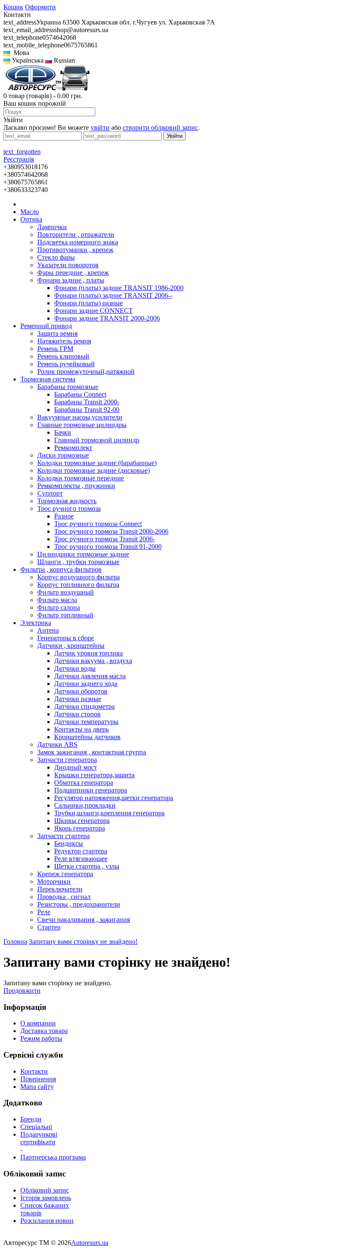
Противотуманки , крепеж (75, 249)
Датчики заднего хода (85, 683)
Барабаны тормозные (67, 386)
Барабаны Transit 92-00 (86, 409)
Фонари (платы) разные (88, 303)
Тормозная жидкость (66, 500)
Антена (48, 630)
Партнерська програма (53, 1157)
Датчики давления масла (90, 676)
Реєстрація (18, 159)
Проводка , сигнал (64, 896)
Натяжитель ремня (64, 341)
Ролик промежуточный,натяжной (86, 371)
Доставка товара (44, 1030)
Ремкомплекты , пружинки (76, 485)
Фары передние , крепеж (73, 272)
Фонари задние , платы (70, 280)
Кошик (13, 7)
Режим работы (41, 1038)
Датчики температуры (86, 721)
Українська (27, 60)
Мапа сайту (37, 1086)
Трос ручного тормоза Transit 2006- (104, 539)
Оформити (40, 7)
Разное (64, 516)
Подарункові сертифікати (38, 1138)
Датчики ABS (57, 744)
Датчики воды (75, 668)
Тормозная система (47, 379)
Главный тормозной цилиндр (96, 440)
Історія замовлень (45, 1197)
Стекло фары (56, 257)
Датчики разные (77, 698)
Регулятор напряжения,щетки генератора (113, 797)
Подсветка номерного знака (77, 242)
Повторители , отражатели (75, 234)
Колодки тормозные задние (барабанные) (97, 462)
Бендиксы (68, 843)
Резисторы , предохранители (78, 904)
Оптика (31, 219)
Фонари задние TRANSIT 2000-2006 (107, 318)
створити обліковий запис (160, 127)
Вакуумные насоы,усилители (79, 417)
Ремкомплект (73, 447)
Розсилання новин (47, 1220)
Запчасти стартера (63, 835)
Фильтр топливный (65, 615)
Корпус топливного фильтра (78, 584)
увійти (100, 127)
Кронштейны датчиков (87, 736)
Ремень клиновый (63, 356)
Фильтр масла (57, 599)
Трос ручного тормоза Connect (98, 523)
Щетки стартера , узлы (86, 866)
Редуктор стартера (80, 851)
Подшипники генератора (90, 790)
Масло (29, 211)
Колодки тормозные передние (80, 478)
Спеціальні (36, 1126)
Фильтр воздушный (65, 592)
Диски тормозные (63, 455)
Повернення (38, 1079)
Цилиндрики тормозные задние (83, 554)
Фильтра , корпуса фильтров (61, 569)
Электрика (35, 622)
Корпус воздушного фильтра (78, 577)
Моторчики (54, 881)
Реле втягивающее (80, 858)
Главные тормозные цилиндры (82, 424)
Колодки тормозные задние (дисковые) (93, 470)
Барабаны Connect (80, 394)
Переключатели (60, 889)
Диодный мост (75, 767)
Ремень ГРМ (55, 348)
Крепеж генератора (65, 873)
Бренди (30, 1119)
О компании (38, 1023)
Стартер (49, 927)
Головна (15, 941)
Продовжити (22, 990)
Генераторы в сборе (65, 637)
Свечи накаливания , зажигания (83, 919)
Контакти (34, 1071)
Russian (63, 60)
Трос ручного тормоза (69, 508)
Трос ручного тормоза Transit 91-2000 (108, 546)
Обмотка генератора (83, 782)
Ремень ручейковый (66, 363)
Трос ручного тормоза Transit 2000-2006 (111, 531)
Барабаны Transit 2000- (86, 402)
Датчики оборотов (80, 691)
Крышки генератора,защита (94, 775)
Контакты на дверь (81, 729)
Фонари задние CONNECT (93, 310)
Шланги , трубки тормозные (78, 561)
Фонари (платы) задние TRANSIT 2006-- (113, 295)
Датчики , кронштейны (71, 645)
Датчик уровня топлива (88, 653)
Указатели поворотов (68, 265)
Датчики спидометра (84, 706)
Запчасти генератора (67, 759)
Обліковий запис (44, 1190)
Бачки (62, 432)
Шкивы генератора (82, 820)
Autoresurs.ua (89, 1242)
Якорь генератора (79, 828)
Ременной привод (46, 325)
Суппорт (50, 493)
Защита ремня (57, 333)
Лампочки (52, 226)
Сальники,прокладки (85, 805)
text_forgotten (22, 151)
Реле (43, 912)
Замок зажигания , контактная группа (91, 752)
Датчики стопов (77, 714)
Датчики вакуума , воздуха (93, 660)
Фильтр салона (58, 607)
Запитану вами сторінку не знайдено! (83, 941)
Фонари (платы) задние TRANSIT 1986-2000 (119, 287)
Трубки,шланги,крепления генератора (109, 813)
